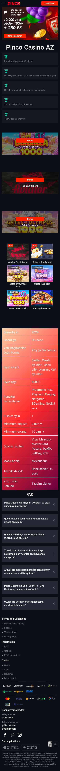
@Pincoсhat (7, 717)
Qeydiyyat (49, 3)
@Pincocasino (9, 725)
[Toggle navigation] (4, 3)
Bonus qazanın (14, 36)
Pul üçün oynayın (30, 146)
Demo (30, 140)
